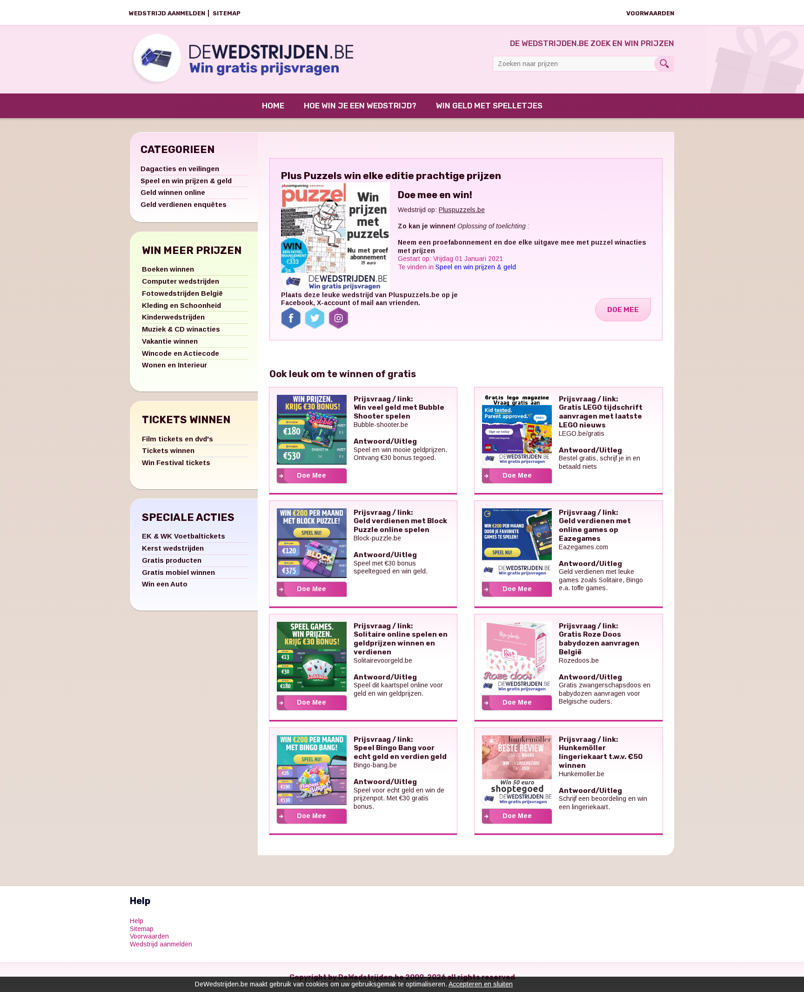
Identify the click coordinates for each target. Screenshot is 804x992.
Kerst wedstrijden (173, 548)
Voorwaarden (650, 13)
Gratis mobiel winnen (178, 572)
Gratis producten (171, 560)
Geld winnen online (173, 192)
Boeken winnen (168, 269)
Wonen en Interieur (174, 365)
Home (273, 105)
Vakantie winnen (170, 341)
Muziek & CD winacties (181, 329)
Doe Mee (623, 310)
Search (664, 64)
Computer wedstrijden (180, 281)
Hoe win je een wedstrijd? (360, 105)
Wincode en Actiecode (180, 353)
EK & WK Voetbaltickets (183, 536)
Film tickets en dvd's (177, 439)
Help (136, 921)
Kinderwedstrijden (173, 317)
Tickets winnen (168, 450)
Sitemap (227, 13)
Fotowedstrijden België (182, 293)
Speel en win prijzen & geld (186, 181)
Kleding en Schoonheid (181, 305)
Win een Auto (165, 584)
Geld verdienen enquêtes (184, 204)
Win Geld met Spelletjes (489, 105)
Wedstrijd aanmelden (167, 13)
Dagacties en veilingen (180, 169)
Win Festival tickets (176, 462)
